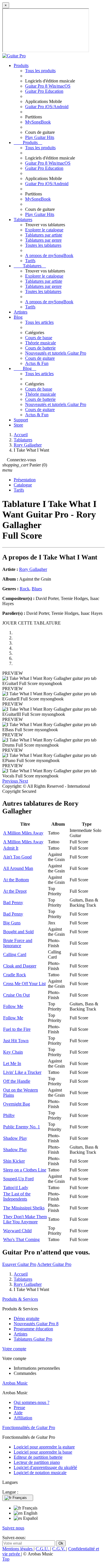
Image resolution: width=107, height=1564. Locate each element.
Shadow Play (15, 1138)
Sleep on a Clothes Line (24, 1169)
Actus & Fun (37, 363)
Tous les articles (39, 322)
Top (5, 1559)
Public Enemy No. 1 (21, 1126)
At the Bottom (16, 879)
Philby (9, 1115)
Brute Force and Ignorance (17, 943)
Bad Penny (13, 902)
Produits (21, 65)
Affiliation (23, 1417)
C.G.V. (59, 1548)
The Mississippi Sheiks (24, 1207)
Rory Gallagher (33, 569)
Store (18, 425)
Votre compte (14, 1348)
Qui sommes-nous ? (31, 1402)
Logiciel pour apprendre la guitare (44, 1446)
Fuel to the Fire (17, 1029)
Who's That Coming (21, 1239)
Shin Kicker (14, 1161)
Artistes (20, 312)
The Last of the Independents (17, 1196)
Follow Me (13, 1006)
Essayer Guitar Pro (19, 1264)
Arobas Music (15, 1383)
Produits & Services (20, 1299)
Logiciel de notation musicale (40, 1472)
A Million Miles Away (23, 833)
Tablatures (23, 219)
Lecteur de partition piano (37, 1462)
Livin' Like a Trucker (22, 1072)
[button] (10, 781)
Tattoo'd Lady (15, 1187)
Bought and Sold (18, 931)
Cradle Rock (14, 974)
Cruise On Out (16, 995)
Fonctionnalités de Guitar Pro (28, 1427)
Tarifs (30, 260)
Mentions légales (18, 1548)
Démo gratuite (26, 1318)
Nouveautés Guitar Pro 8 (36, 1323)
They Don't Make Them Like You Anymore (25, 1219)
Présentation (25, 479)
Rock (24, 588)
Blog (18, 317)
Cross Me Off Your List (24, 983)
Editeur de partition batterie (38, 1457)
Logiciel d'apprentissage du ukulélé (45, 1467)
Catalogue (23, 484)
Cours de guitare (40, 358)
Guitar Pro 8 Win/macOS (47, 86)
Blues (37, 588)
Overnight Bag (16, 1104)
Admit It (10, 848)
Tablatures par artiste (43, 235)
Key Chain (13, 1052)
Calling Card (14, 954)
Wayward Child (17, 1230)
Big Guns (12, 922)
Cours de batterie (40, 347)
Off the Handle (16, 1081)
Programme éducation (33, 1328)
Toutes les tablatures (43, 245)
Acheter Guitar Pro (54, 1264)
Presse (19, 1407)
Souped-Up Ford (18, 1178)
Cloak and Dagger (19, 965)
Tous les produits (40, 70)
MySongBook (38, 122)
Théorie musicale (40, 342)
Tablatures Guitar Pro (33, 1339)
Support (21, 419)
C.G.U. (43, 1548)
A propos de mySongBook (49, 255)
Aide (18, 1412)
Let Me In (12, 1063)
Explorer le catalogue (44, 229)
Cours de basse (38, 337)
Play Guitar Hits (39, 137)
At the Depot (15, 891)
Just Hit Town (16, 1040)
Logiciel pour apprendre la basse (43, 1452)
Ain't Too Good (17, 856)
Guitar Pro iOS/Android (46, 106)
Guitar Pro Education (44, 91)
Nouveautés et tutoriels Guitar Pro (55, 353)
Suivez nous (13, 1527)
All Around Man (18, 868)
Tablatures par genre (43, 240)
